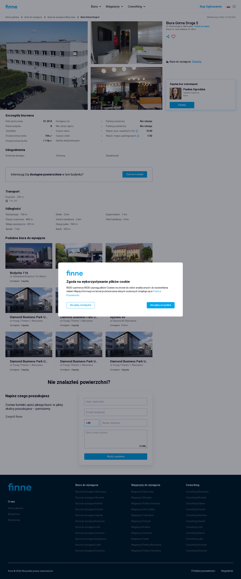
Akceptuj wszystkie (160, 305)
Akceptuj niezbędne (80, 305)
